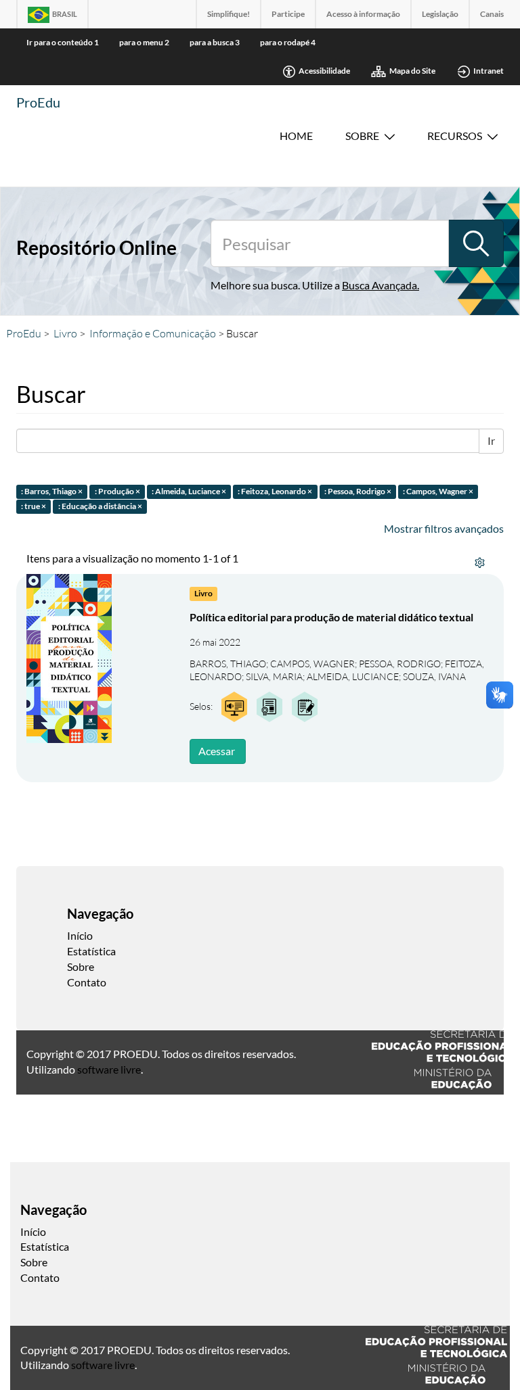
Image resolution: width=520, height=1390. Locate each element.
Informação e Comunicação (152, 333)
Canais (492, 14)
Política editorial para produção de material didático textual (331, 616)
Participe (288, 14)
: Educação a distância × (100, 507)
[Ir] (476, 243)
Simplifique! (228, 14)
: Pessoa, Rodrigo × (357, 491)
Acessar (216, 750)
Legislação (440, 14)
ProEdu (38, 102)
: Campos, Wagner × (438, 491)
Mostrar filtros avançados (444, 528)
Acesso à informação (363, 14)
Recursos (454, 135)
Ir (491, 440)
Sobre (362, 135)
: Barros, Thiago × (52, 491)
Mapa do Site (412, 71)
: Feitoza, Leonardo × (275, 491)
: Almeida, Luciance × (189, 491)
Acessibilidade (324, 71)
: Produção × (117, 491)
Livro (65, 333)
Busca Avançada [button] (379, 285)
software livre (109, 1069)
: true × (33, 507)
